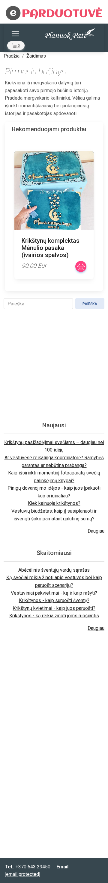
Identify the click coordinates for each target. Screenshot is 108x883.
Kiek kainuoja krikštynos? (54, 503)
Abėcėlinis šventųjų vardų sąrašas (54, 570)
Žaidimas (36, 56)
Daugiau (96, 531)
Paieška (89, 304)
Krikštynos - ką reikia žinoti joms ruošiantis (54, 615)
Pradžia (12, 56)
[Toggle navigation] (15, 33)
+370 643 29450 (33, 867)
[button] (16, 45)
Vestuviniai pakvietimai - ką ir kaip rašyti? (54, 593)
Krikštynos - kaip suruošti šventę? (54, 600)
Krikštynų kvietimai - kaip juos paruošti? (54, 608)
